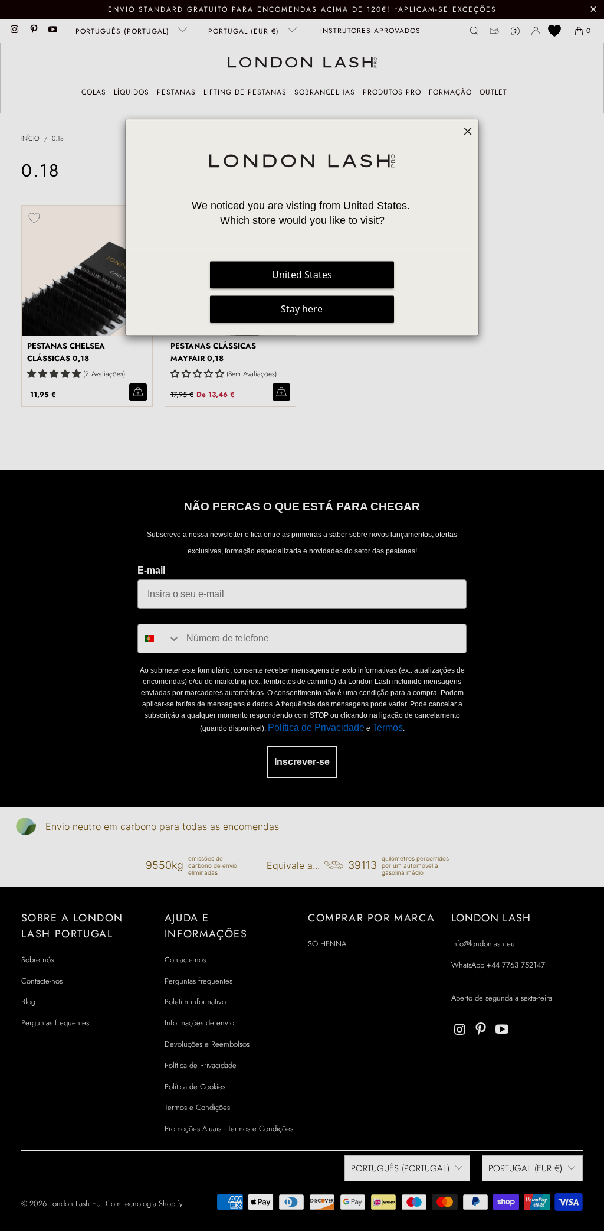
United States (302, 274)
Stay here (302, 308)
